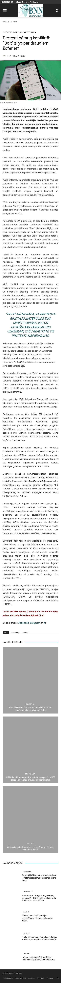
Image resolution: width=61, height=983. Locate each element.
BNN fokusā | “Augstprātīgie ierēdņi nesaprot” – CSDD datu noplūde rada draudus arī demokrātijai (30, 778)
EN (12, 2)
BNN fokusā (30, 774)
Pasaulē (30, 843)
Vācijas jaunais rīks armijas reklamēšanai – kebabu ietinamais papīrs (30, 848)
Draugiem (35, 622)
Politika (26, 933)
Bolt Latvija (15, 632)
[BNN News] (30, 10)
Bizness (14, 21)
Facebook (23, 622)
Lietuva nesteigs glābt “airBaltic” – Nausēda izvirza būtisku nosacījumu (38, 958)
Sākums (6, 21)
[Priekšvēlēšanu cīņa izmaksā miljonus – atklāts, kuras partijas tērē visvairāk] (11, 936)
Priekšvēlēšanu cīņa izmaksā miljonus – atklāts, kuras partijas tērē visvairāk (39, 938)
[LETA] (5, 55)
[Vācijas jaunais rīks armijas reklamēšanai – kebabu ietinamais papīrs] (30, 819)
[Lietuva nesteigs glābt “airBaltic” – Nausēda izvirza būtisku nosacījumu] (11, 956)
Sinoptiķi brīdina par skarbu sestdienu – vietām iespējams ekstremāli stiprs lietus (30, 708)
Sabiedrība (29, 32)
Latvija (17, 32)
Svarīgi (25, 632)
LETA (9, 56)
